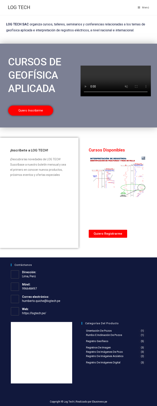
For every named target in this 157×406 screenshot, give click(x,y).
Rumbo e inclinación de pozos (104, 335)
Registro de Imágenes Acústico (104, 356)
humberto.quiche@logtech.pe (41, 301)
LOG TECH (19, 7)
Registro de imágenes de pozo (104, 351)
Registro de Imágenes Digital (103, 362)
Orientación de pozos (99, 330)
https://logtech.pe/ (34, 313)
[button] (30, 111)
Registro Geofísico (97, 341)
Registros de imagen (98, 347)
